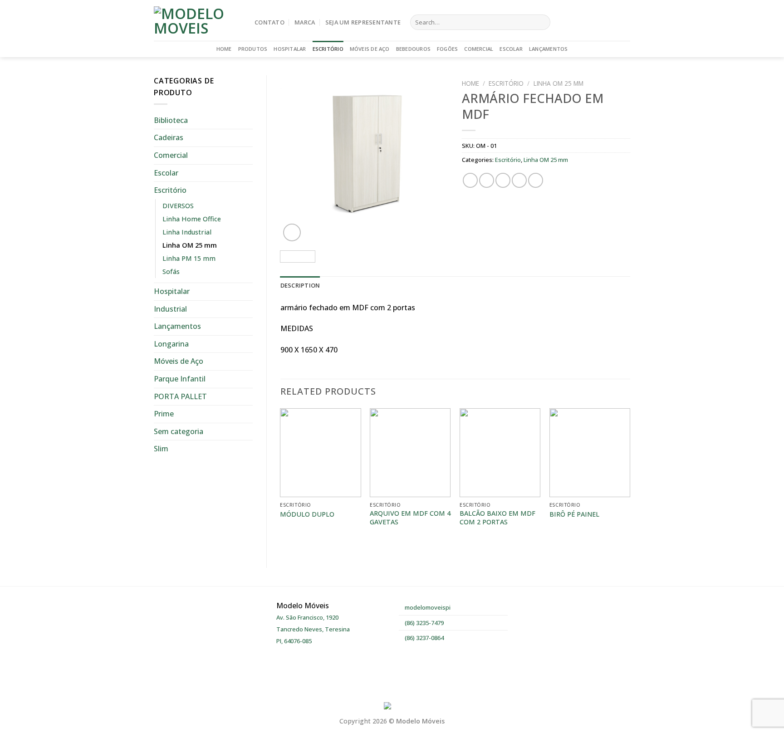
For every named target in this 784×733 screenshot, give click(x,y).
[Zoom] (292, 232)
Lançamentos (548, 48)
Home (224, 48)
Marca (304, 22)
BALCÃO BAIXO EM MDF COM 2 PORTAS (497, 517)
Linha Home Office (191, 219)
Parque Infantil (180, 379)
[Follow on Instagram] (612, 22)
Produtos (253, 48)
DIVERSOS (178, 205)
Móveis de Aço (370, 48)
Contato (269, 22)
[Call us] (624, 22)
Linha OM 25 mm (189, 245)
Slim (161, 449)
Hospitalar (290, 48)
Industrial (170, 309)
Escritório (328, 48)
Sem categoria (178, 431)
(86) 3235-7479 (423, 623)
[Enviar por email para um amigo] (502, 180)
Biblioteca (171, 120)
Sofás (171, 271)
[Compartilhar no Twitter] (486, 180)
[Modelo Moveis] (197, 20)
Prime (164, 414)
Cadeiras (168, 137)
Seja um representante (363, 22)
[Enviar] (541, 22)
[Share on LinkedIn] (535, 180)
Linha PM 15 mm (189, 258)
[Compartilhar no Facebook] (470, 180)
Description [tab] (300, 285)
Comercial (478, 48)
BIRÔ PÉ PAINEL (574, 514)
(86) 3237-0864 (423, 638)
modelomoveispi (427, 607)
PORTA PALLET (180, 396)
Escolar (511, 48)
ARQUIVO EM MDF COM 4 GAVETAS (410, 517)
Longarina (171, 344)
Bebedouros (413, 48)
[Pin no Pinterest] (519, 180)
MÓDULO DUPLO (307, 514)
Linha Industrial (186, 232)
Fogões (447, 48)
